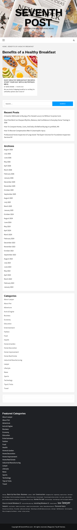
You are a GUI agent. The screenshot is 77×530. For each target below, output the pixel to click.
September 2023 (10, 255)
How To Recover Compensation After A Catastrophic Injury (24, 131)
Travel (6, 388)
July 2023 (7, 263)
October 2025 (9, 190)
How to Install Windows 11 (11, 503)
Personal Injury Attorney (7, 509)
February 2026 (9, 174)
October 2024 (9, 214)
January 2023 (8, 287)
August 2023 (8, 259)
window (19, 511)
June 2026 (7, 158)
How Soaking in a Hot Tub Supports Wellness (63, 499)
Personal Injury (60, 506)
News (6, 372)
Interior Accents (53, 503)
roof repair (53, 509)
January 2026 (8, 178)
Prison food (16, 509)
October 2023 (9, 251)
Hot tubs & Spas (48, 499)
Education (7, 324)
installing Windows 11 (41, 503)
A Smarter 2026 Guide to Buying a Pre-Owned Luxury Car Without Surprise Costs (32, 116)
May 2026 (7, 162)
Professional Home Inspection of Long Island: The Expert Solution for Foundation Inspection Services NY (37, 136)
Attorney (4, 494)
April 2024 (7, 230)
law (59, 502)
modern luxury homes (20, 506)
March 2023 (8, 279)
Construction (40, 494)
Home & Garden (9, 344)
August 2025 (8, 198)
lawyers (5, 506)
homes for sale (39, 499)
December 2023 (9, 243)
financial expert (39, 497)
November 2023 (9, 247)
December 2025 (9, 182)
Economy (7, 320)
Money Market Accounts (49, 506)
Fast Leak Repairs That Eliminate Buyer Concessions (14, 497)
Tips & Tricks (8, 384)
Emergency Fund (49, 494)
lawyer (66, 503)
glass (63, 497)
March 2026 (8, 170)
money (41, 506)
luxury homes (12, 506)
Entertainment (9, 328)
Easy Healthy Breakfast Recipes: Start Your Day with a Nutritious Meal (19, 82)
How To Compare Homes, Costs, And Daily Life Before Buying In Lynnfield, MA (31, 127)
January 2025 (8, 210)
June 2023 (7, 267)
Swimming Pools (68, 509)
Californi (30, 494)
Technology (8, 380)
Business (7, 316)
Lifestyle (7, 368)
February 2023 (9, 283)
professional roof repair (25, 509)
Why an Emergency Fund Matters (9, 511)
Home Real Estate (10, 356)
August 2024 (8, 218)
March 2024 (8, 234)
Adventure (8, 307)
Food (7, 58)
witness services (26, 511)
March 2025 (8, 206)
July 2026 (7, 154)
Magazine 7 (52, 527)
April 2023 (7, 275)
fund (60, 497)
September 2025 (10, 194)
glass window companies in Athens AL (10, 499)
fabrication (70, 494)
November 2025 (9, 186)
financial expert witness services (51, 497)
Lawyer (6, 364)
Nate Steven (10, 87)
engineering (56, 494)
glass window (68, 497)
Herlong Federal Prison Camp (26, 499)
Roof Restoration (60, 509)
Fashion (6, 332)
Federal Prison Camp (31, 497)
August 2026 (8, 150)
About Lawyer (9, 299)
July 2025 (7, 202)
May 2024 (7, 226)
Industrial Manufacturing (13, 360)
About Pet (7, 303)
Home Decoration (10, 348)
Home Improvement (11, 352)
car (34, 494)
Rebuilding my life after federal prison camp (40, 509)
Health (6, 340)
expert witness (63, 494)
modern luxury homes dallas (32, 506)
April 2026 (7, 166)
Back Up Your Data (13, 494)
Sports (6, 376)
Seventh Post (38, 17)
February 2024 (9, 238)
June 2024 (7, 222)
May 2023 (7, 271)
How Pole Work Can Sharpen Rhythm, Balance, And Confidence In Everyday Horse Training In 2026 (37, 121)
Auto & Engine (9, 312)
